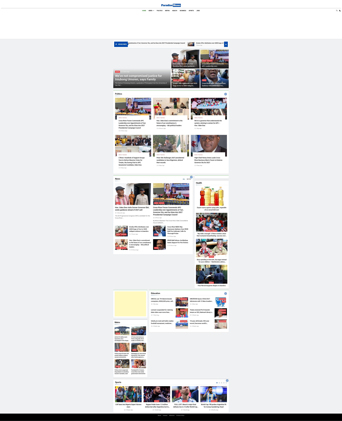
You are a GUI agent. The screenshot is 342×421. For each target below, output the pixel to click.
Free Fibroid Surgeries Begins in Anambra (212, 285)
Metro (167, 10)
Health (174, 10)
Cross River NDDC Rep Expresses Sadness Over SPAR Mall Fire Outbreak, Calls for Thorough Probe (214, 85)
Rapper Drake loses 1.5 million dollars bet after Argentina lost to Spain (157, 407)
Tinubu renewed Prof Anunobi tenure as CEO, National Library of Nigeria (201, 312)
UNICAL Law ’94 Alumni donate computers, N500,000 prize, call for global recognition (162, 301)
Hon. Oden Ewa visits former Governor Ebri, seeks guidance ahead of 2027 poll (183, 66)
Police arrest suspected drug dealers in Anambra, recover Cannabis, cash (122, 371)
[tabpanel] (128, 398)
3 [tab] (221, 382)
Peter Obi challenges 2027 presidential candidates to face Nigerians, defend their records (170, 160)
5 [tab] (226, 382)
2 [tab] (219, 382)
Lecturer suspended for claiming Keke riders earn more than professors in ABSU (162, 312)
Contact (165, 415)
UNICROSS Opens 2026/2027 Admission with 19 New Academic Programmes (201, 301)
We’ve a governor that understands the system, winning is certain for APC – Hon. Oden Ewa (208, 123)
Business (183, 10)
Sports (191, 10)
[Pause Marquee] (226, 44)
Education (184, 299)
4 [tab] (223, 382)
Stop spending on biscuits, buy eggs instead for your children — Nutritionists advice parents (212, 262)
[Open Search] (337, 10)
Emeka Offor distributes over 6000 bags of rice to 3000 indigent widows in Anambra (177, 43)
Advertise (172, 415)
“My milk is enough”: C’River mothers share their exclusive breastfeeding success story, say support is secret (212, 236)
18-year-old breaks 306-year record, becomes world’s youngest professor (199, 323)
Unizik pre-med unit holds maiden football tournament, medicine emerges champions (162, 323)
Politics (159, 10)
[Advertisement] (171, 26)
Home (144, 10)
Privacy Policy (180, 415)
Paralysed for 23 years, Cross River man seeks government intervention (138, 371)
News (150, 10)
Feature (208, 231)
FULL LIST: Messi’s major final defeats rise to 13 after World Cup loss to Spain (185, 407)
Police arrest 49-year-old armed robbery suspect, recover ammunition (122, 355)
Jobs (198, 10)
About (159, 415)
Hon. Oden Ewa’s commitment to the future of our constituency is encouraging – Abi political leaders (169, 123)
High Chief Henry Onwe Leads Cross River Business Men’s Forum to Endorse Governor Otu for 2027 (208, 160)
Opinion (180, 80)
